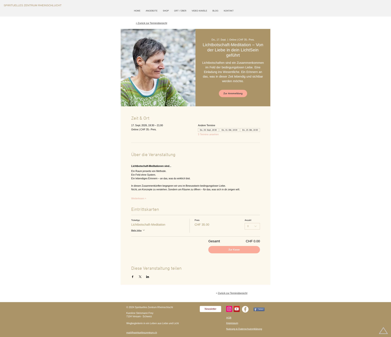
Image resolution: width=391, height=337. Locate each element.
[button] (151, 11)
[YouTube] (237, 309)
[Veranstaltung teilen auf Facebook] (132, 277)
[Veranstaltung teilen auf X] (140, 277)
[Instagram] (229, 309)
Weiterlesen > (138, 198)
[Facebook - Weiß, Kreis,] (245, 309)
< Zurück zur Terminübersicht (151, 23)
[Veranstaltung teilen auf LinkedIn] (147, 277)
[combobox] (252, 226)
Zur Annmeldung (233, 93)
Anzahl (248, 220)
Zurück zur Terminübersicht (232, 293)
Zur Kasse (234, 249)
